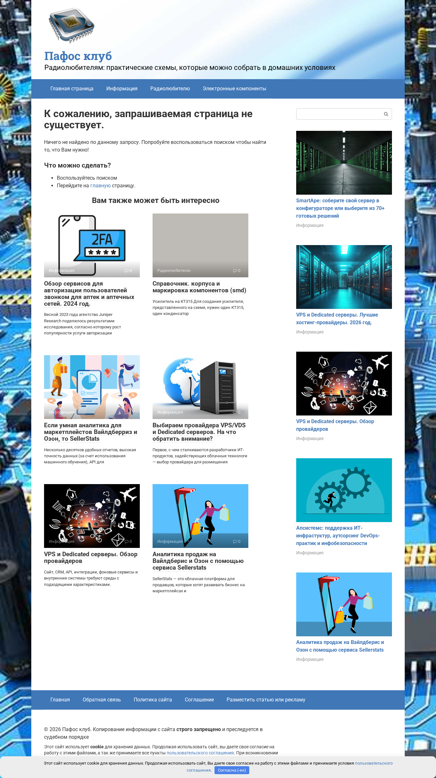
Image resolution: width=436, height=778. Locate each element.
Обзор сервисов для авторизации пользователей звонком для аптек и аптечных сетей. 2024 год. (89, 293)
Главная (60, 700)
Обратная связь (102, 700)
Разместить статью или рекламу (266, 700)
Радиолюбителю (170, 89)
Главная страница (72, 89)
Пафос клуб (78, 55)
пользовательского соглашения (200, 753)
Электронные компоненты (234, 89)
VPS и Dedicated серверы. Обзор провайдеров (91, 557)
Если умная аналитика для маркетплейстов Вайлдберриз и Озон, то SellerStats (90, 432)
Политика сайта (153, 700)
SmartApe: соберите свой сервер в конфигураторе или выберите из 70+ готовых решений (340, 208)
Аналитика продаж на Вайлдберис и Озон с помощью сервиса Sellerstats (198, 560)
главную (100, 186)
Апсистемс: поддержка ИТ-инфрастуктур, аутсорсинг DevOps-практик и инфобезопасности (338, 535)
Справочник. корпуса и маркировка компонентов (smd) (199, 287)
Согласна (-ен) (232, 770)
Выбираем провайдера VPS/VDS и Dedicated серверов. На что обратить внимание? (199, 432)
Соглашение (199, 700)
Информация (122, 89)
